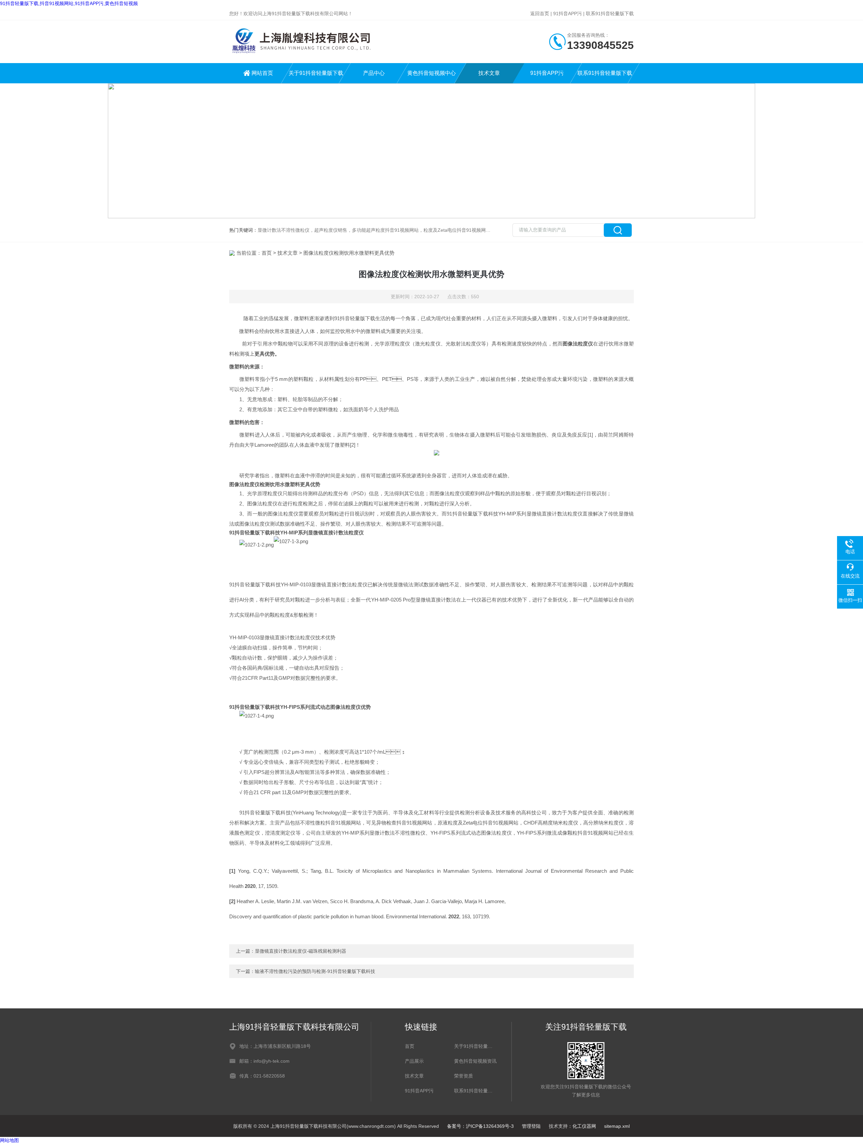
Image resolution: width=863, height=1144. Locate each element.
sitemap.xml (617, 1126)
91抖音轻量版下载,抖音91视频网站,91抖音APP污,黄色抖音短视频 (69, 3)
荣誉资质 (463, 1076)
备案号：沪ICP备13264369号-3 (480, 1126)
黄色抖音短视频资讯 (475, 1061)
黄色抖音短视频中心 (431, 73)
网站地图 (9, 1140)
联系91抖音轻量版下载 (610, 13)
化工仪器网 (584, 1126)
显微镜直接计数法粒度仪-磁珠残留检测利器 (300, 951)
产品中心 (374, 73)
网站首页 (262, 73)
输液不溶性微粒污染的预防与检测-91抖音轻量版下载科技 (315, 971)
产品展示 (414, 1061)
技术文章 (489, 73)
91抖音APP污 (567, 13)
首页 (267, 253)
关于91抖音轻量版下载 (316, 73)
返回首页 (539, 13)
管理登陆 (531, 1126)
